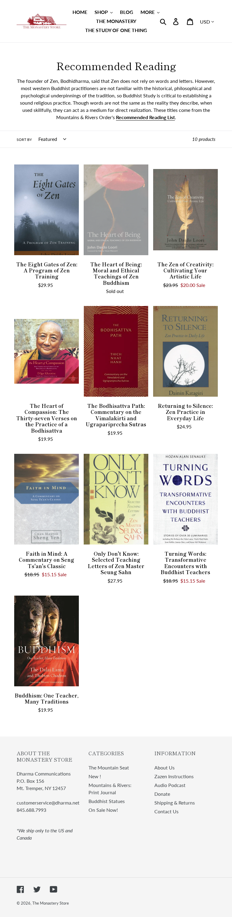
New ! (95, 776)
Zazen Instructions (174, 776)
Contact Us (166, 811)
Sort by (24, 139)
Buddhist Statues (107, 801)
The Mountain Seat (109, 767)
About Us (164, 767)
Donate (162, 794)
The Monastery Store (50, 903)
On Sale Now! (103, 810)
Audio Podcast (169, 785)
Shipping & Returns (174, 802)
